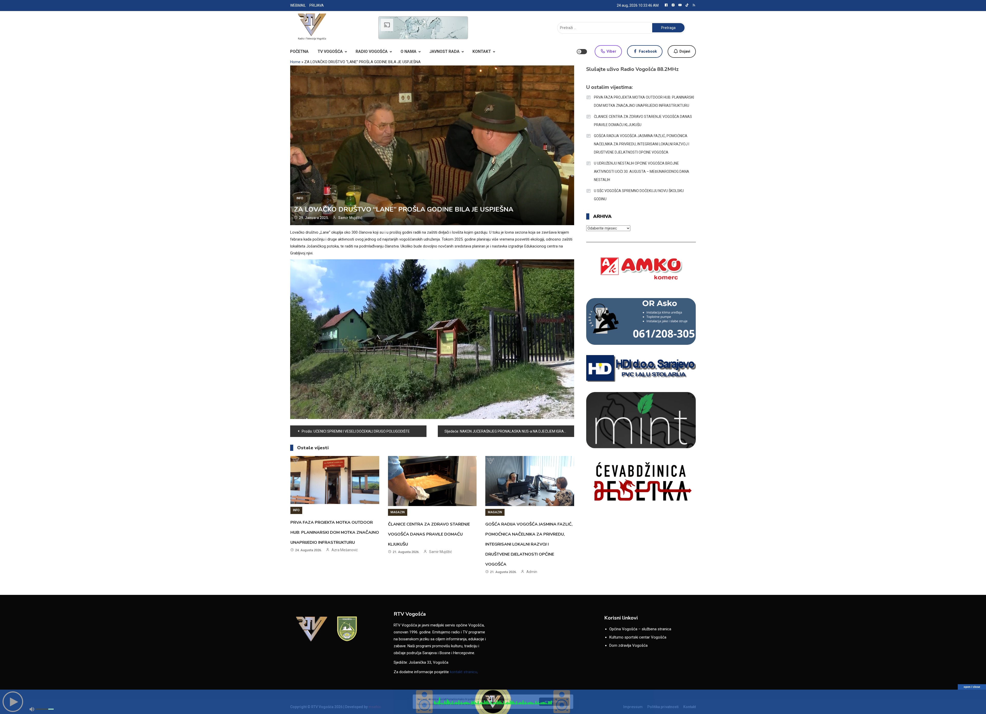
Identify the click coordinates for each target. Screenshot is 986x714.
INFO (300, 198)
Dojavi (684, 51)
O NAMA (408, 51)
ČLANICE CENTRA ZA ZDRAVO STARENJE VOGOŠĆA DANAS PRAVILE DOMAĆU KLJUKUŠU (429, 534)
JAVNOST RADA (444, 51)
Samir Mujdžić (350, 218)
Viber (610, 51)
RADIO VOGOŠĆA (372, 51)
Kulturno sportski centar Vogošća (637, 637)
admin (531, 572)
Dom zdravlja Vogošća (628, 645)
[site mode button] (582, 51)
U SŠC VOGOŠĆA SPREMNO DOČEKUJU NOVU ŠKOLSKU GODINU (639, 195)
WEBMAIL (298, 5)
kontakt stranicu (463, 672)
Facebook (647, 51)
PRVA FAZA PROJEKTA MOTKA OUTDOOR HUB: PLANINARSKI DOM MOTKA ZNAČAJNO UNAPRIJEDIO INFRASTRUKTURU (334, 532)
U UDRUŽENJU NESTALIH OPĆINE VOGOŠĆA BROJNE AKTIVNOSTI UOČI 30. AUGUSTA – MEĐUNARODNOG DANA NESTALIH (641, 171)
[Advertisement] (423, 27)
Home (295, 62)
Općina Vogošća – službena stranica (640, 629)
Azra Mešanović (344, 550)
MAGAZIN (398, 512)
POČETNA (299, 51)
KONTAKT (481, 51)
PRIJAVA (316, 5)
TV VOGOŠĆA (330, 51)
